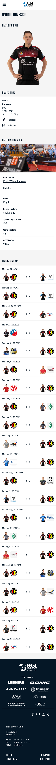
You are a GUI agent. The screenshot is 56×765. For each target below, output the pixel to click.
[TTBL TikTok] (48, 714)
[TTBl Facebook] (32, 714)
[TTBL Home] (28, 4)
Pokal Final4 (11, 758)
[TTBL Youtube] (38, 714)
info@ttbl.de (18, 745)
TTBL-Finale (45, 758)
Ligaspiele (45, 755)
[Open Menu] (4, 4)
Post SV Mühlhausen (14, 181)
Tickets (9, 755)
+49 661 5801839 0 (21, 739)
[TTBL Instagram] (43, 714)
